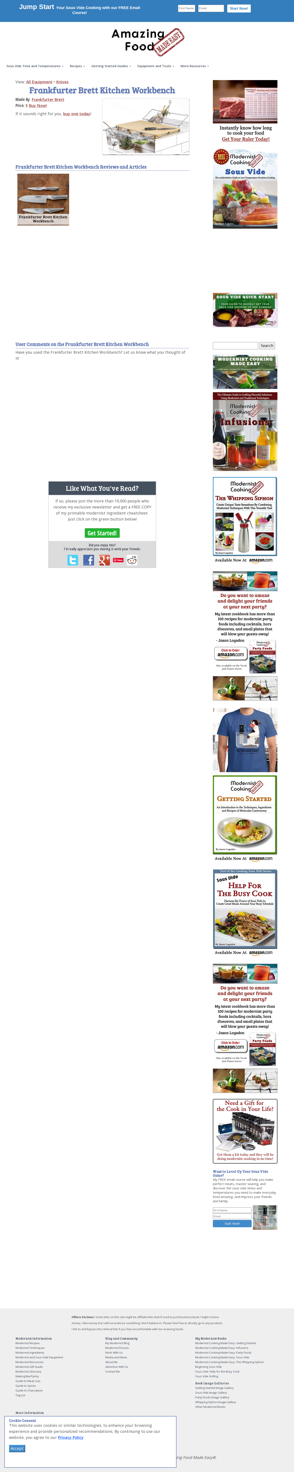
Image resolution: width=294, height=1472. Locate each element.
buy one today (76, 113)
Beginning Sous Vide (208, 1367)
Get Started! (102, 533)
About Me (111, 1362)
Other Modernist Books (210, 1407)
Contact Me (112, 1371)
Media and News (116, 1357)
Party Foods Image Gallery (212, 1397)
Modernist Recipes (27, 1343)
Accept (17, 1448)
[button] (35, 66)
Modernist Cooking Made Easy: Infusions (221, 1348)
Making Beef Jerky (27, 1376)
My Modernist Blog (117, 1343)
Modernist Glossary (28, 1371)
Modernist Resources (29, 1362)
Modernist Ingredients (29, 1352)
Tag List (20, 1395)
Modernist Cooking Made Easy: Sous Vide (222, 1357)
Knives (62, 81)
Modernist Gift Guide (29, 1367)
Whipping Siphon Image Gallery (215, 1402)
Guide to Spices (25, 1386)
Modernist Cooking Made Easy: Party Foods (223, 1352)
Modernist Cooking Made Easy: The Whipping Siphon (229, 1362)
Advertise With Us (116, 1367)
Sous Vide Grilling (206, 1376)
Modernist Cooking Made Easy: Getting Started (225, 1343)
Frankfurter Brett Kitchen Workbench (43, 218)
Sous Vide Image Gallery (211, 1393)
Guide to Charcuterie (29, 1390)
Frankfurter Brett (48, 99)
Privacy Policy (71, 1437)
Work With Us (114, 1352)
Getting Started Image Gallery (214, 1388)
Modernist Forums (117, 1348)
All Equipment (39, 81)
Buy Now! (38, 105)
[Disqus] (102, 419)
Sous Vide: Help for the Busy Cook (217, 1371)
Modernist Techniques (30, 1348)
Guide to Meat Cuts (27, 1381)
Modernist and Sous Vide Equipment (39, 1357)
